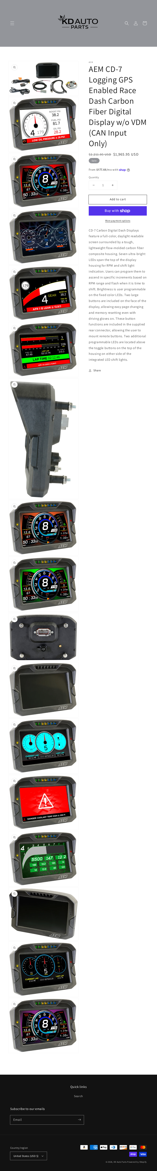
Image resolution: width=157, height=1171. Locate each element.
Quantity (94, 177)
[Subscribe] (79, 1119)
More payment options (117, 220)
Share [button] (97, 370)
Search (78, 1096)
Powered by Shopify (137, 1162)
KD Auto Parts (120, 1162)
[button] (12, 23)
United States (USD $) (25, 1156)
